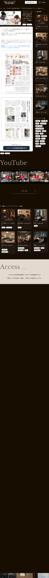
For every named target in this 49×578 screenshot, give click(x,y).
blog (4, 8)
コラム (24, 24)
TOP (1, 8)
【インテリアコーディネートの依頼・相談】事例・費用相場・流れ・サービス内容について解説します (15, 46)
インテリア (29, 24)
